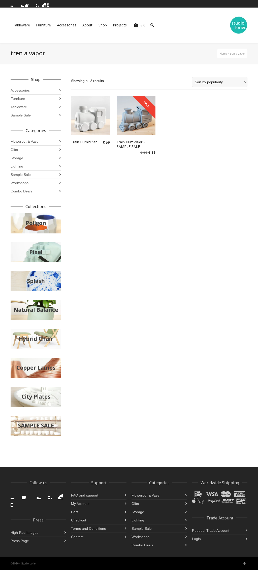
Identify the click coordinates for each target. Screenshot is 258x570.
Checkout (78, 520)
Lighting (17, 166)
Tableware (19, 107)
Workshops (19, 183)
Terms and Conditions (88, 528)
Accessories (20, 90)
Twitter (21, 4)
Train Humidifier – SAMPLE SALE (131, 144)
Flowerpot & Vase (25, 141)
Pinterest (36, 4)
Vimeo (50, 4)
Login (196, 539)
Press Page (20, 541)
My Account (80, 504)
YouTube (43, 4)
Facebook (28, 4)
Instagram (14, 4)
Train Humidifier (84, 142)
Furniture (18, 99)
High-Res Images (24, 533)
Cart (74, 512)
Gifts (14, 150)
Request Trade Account (210, 530)
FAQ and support (84, 495)
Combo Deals (21, 191)
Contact (77, 537)
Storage (17, 158)
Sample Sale (21, 115)
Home (223, 53)
